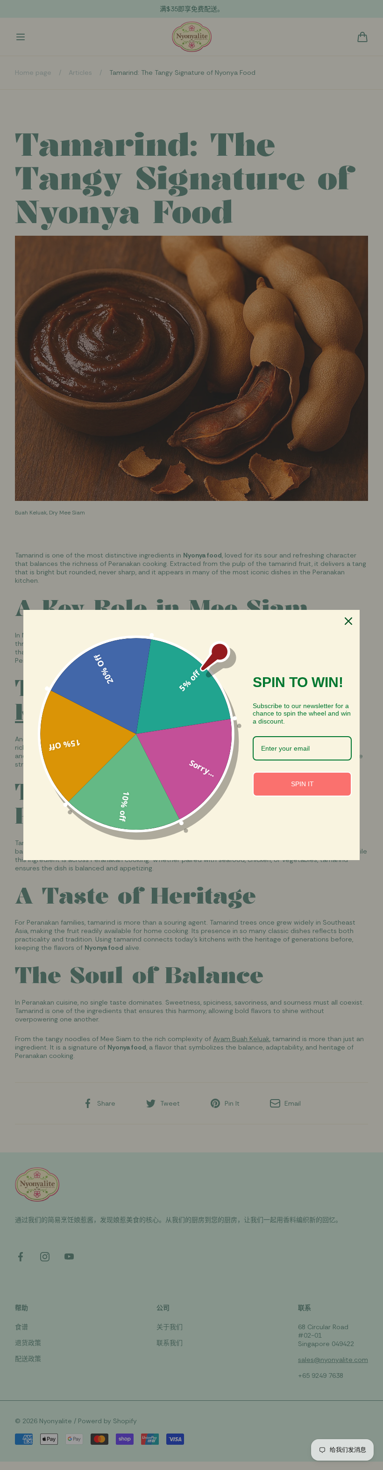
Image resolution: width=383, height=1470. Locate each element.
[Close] (348, 621)
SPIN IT (302, 784)
